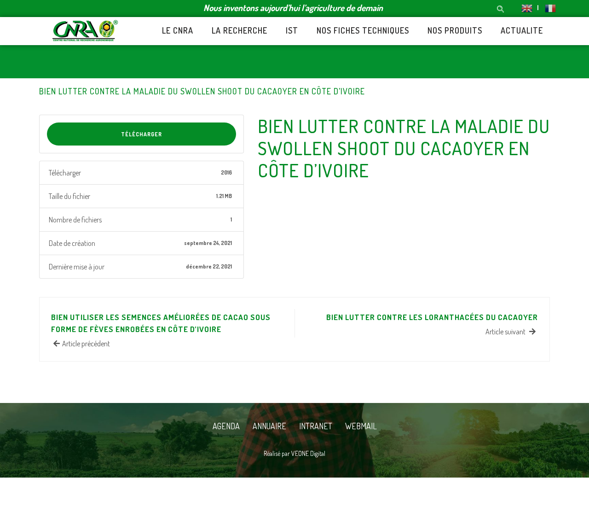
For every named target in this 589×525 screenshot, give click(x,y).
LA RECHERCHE (239, 30)
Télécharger (141, 134)
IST (292, 30)
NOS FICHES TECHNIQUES (363, 30)
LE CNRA (177, 30)
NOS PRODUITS (454, 30)
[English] (526, 8)
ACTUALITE (522, 30)
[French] (546, 8)
